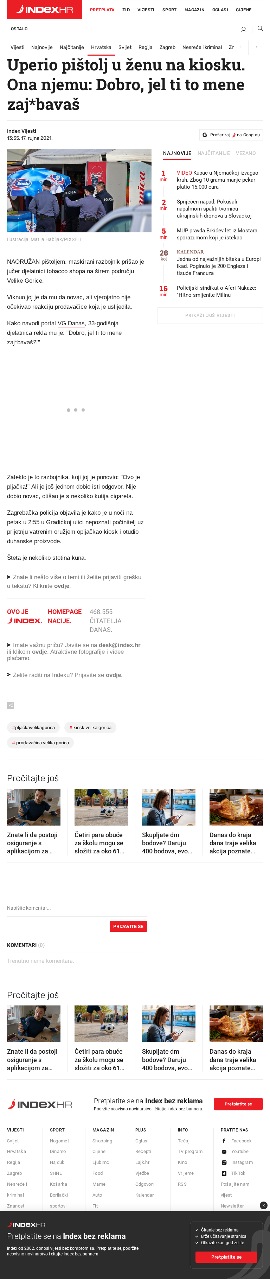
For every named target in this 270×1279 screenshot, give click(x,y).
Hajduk (57, 1162)
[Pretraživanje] (257, 29)
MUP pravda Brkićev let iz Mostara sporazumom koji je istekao (217, 234)
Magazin (103, 1130)
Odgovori (144, 1184)
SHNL (56, 1173)
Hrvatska (101, 47)
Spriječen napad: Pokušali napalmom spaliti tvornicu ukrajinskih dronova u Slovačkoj (214, 209)
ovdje (39, 651)
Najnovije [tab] (177, 153)
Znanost (16, 1206)
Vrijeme (186, 1173)
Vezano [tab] (246, 153)
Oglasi (220, 9)
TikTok (238, 1173)
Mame (99, 1184)
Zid (126, 9)
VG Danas (71, 323)
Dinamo (58, 1151)
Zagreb (167, 47)
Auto (97, 1195)
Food (97, 1173)
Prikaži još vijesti (210, 315)
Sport (169, 9)
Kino (182, 1162)
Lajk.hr (142, 1162)
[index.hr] (44, 9)
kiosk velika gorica (90, 727)
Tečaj (183, 1140)
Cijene (243, 9)
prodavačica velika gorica (40, 742)
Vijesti (146, 9)
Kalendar (144, 1195)
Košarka (59, 1184)
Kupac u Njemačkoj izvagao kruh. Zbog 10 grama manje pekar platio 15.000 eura (217, 180)
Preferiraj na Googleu (235, 134)
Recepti (143, 1151)
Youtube (240, 1151)
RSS (182, 1184)
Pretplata (102, 9)
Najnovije (42, 47)
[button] (16, 805)
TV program (190, 1151)
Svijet (124, 47)
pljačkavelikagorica (33, 727)
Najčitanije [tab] (214, 153)
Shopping (102, 1140)
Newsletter (232, 1206)
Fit (95, 1206)
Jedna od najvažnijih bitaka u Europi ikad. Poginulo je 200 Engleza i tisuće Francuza (219, 262)
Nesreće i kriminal (202, 47)
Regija (146, 47)
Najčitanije (72, 47)
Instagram (242, 1162)
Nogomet (59, 1140)
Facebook (241, 1140)
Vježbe (142, 1173)
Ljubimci (101, 1162)
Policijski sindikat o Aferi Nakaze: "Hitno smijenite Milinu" (216, 291)
